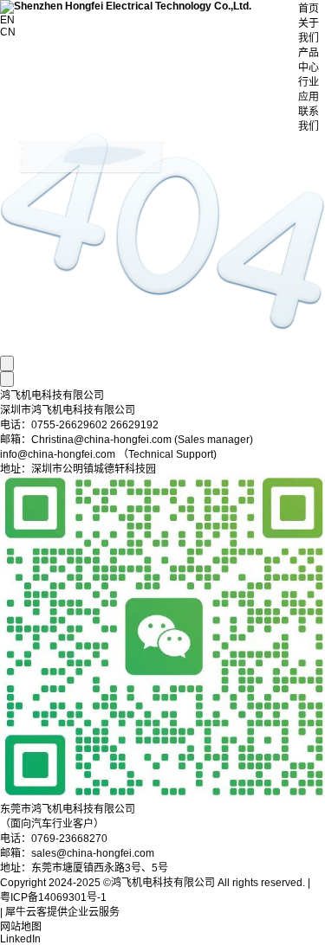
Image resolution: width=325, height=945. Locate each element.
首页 (308, 9)
